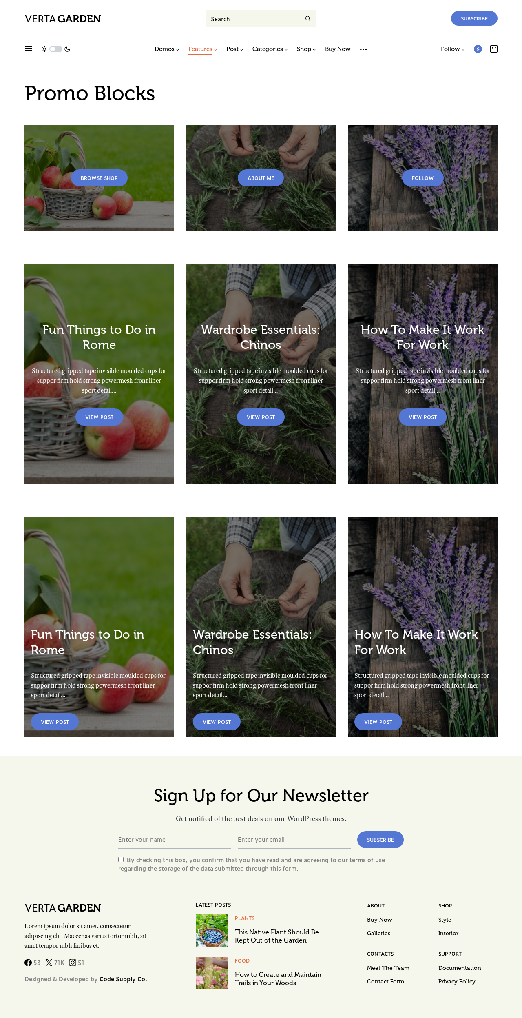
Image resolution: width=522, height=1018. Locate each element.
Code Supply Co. (123, 978)
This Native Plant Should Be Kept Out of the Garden (277, 936)
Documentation (459, 968)
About (376, 905)
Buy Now (379, 919)
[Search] (308, 18)
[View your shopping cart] (494, 49)
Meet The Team (388, 968)
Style (444, 919)
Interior (448, 933)
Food (242, 960)
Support (450, 953)
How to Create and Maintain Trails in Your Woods (278, 979)
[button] (28, 49)
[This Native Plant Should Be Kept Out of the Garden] (212, 930)
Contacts (380, 953)
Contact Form (385, 981)
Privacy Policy (457, 981)
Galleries (378, 933)
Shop (445, 905)
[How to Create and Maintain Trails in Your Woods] (212, 973)
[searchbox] (253, 18)
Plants (244, 918)
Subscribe (474, 18)
